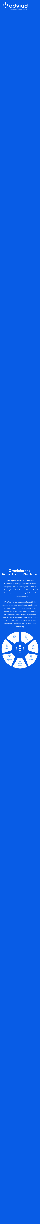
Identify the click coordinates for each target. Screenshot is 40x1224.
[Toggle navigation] (5, 12)
